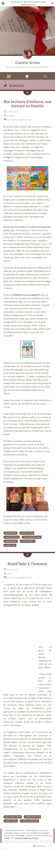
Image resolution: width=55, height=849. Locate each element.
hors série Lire (33, 817)
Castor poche (12, 537)
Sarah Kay (11, 545)
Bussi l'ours (27, 533)
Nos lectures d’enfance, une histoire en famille (27, 103)
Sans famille (28, 541)
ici (49, 267)
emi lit (10, 574)
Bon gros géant (13, 817)
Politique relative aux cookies (26, 838)
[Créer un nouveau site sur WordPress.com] (27, 3)
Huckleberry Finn (32, 537)
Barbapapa (11, 533)
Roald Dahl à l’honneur (28, 563)
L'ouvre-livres (27, 62)
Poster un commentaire (19, 120)
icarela (11, 116)
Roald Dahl (11, 541)
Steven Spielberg (30, 821)
